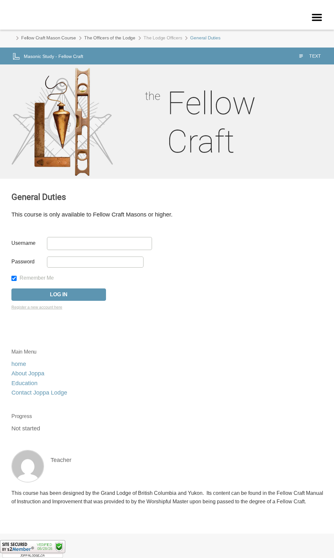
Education (24, 383)
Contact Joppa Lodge (39, 392)
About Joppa (27, 373)
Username (23, 243)
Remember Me (36, 278)
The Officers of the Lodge (109, 37)
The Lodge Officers (163, 37)
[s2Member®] (32, 548)
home (18, 364)
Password (23, 261)
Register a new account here (36, 307)
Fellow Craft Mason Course (48, 37)
